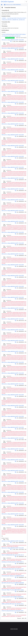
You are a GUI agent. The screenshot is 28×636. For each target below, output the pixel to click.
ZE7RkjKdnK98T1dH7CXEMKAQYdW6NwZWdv (13, 597)
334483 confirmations (10, 37)
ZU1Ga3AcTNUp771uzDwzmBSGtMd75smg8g (13, 590)
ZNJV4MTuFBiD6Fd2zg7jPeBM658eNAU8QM (13, 583)
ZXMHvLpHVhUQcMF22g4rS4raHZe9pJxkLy (13, 604)
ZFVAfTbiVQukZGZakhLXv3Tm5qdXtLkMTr (13, 610)
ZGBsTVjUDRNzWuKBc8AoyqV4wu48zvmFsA (13, 555)
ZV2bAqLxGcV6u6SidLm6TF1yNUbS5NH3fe (13, 562)
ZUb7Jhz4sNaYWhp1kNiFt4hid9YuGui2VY (13, 569)
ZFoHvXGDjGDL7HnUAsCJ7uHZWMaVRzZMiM (13, 576)
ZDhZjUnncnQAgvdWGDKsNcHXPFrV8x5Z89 (13, 39)
